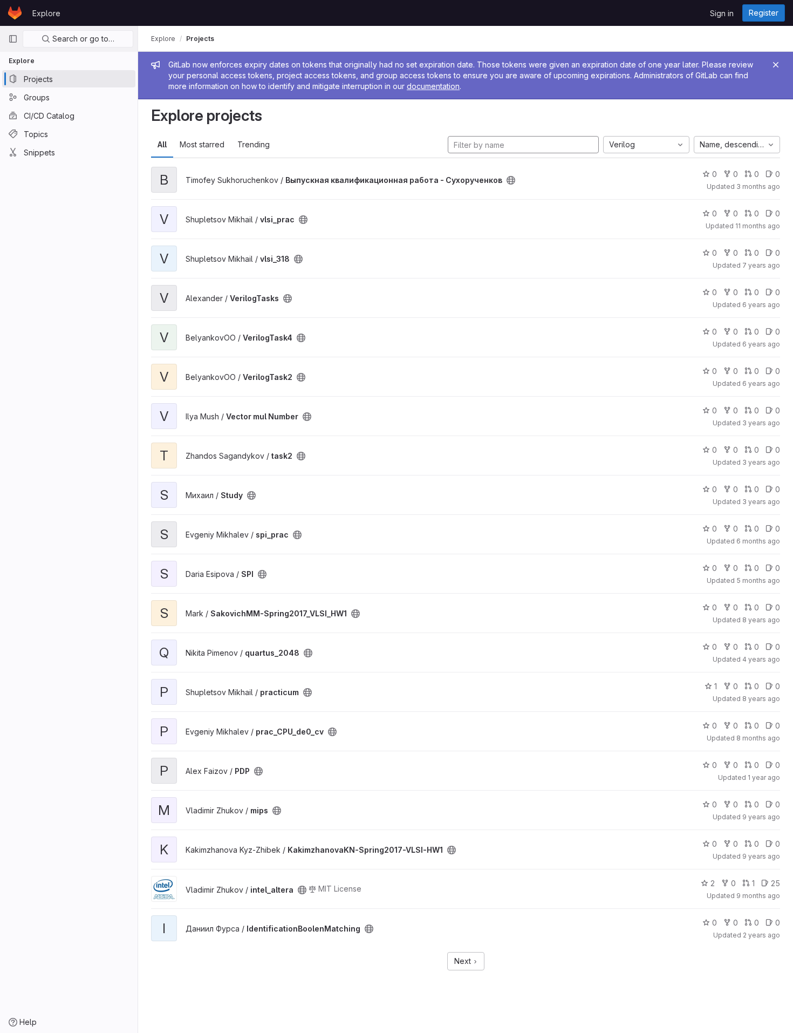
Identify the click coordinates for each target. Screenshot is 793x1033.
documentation (433, 86)
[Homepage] (15, 13)
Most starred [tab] (202, 144)
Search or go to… (82, 38)
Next (463, 961)
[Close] (775, 64)
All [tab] (162, 144)
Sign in (722, 13)
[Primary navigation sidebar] (13, 38)
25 (775, 883)
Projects (200, 39)
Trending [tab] (253, 144)
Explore (46, 13)
